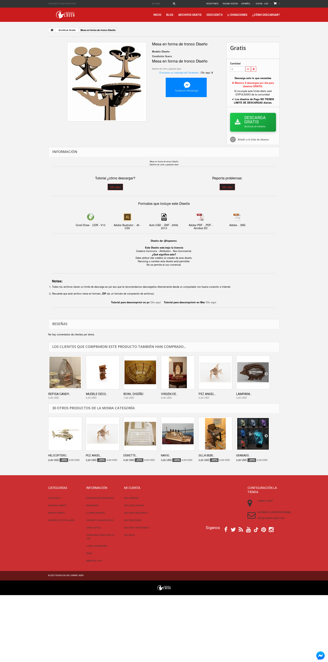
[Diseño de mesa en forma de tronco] (106, 81)
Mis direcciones (133, 520)
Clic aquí (115, 187)
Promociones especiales (100, 498)
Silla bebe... (207, 455)
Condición (158, 56)
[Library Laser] (65, 15)
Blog (169, 14)
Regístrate (212, 3)
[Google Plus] (256, 529)
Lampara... (244, 394)
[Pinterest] (263, 529)
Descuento (215, 14)
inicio (157, 14)
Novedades (92, 505)
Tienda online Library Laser (69, 575)
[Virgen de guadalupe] (178, 372)
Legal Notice (93, 528)
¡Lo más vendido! (95, 513)
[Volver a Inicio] (52, 30)
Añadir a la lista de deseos (253, 139)
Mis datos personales (136, 528)
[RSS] (241, 529)
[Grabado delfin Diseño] (253, 434)
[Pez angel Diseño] (215, 372)
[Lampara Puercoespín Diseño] (253, 372)
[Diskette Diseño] (140, 434)
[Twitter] (233, 529)
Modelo (156, 51)
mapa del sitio (94, 561)
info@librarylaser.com (271, 518)
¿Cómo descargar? (266, 14)
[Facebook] (225, 529)
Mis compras (131, 498)
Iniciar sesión (230, 3)
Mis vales (129, 535)
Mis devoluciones (134, 505)
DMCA (89, 553)
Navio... (166, 455)
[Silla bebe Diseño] (215, 434)
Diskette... (130, 455)
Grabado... (243, 455)
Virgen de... (169, 394)
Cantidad (235, 63)
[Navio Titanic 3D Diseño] (178, 434)
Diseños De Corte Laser (61, 520)
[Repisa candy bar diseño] (65, 372)
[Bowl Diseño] (140, 372)
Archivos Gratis (190, 14)
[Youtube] (248, 529)
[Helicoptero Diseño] (65, 434)
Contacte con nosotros (62, 3)
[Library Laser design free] (164, 587)
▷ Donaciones (237, 14)
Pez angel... (207, 394)
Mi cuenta (132, 488)
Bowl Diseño (133, 394)
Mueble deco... (96, 394)
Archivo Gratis (56, 513)
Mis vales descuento (136, 513)
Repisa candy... (59, 394)
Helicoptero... (58, 455)
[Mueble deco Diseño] (103, 372)
